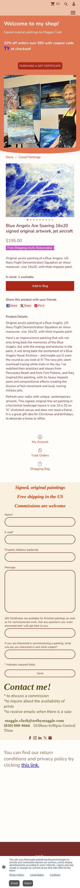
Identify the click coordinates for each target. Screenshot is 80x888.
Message (10, 567)
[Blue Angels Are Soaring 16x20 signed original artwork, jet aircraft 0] (40, 190)
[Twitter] (45, 738)
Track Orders (40, 455)
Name (9, 515)
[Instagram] (35, 738)
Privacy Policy (16, 875)
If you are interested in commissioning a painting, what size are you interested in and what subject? (38, 645)
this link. (30, 765)
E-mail (9, 532)
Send (40, 673)
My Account (40, 442)
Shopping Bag (40, 469)
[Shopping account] (73, 4)
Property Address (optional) (21, 550)
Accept (14, 883)
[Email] (50, 738)
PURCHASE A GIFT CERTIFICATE (40, 66)
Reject (27, 883)
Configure (55, 875)
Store (10, 157)
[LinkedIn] (40, 738)
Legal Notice (37, 875)
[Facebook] (30, 738)
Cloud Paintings (29, 157)
